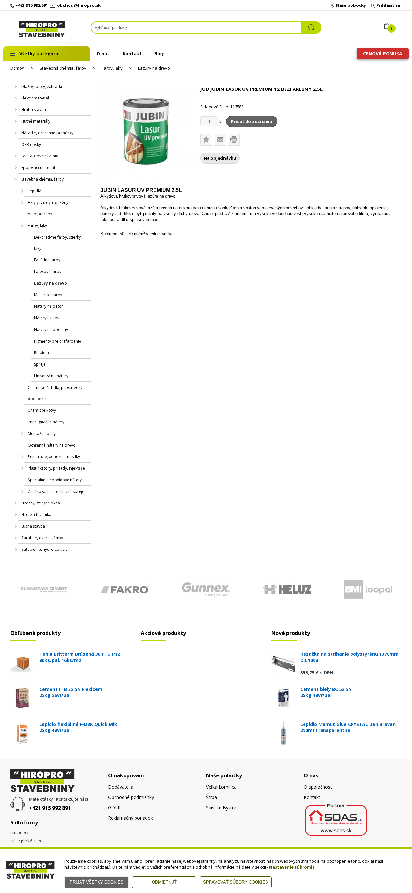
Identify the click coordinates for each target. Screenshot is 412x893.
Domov (17, 68)
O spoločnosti (318, 787)
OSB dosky (31, 144)
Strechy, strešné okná (40, 503)
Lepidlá (34, 190)
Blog (159, 54)
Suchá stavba (33, 526)
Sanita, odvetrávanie (39, 156)
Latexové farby (47, 271)
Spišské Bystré (221, 807)
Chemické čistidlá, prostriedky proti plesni (55, 393)
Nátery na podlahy (51, 329)
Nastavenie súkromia (292, 867)
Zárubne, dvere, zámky (42, 537)
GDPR (114, 807)
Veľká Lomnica (221, 787)
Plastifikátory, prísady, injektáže (56, 468)
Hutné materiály (35, 121)
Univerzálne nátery (51, 376)
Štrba (211, 797)
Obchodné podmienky (131, 797)
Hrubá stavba (33, 109)
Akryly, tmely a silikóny (48, 202)
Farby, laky (112, 68)
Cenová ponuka (382, 54)
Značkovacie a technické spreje (56, 491)
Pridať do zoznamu (251, 121)
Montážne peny (42, 433)
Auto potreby (40, 214)
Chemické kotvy (42, 410)
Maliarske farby (48, 294)
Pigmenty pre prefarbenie (57, 341)
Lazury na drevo (154, 68)
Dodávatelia (120, 787)
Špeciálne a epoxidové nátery (55, 480)
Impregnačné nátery (46, 422)
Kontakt (132, 54)
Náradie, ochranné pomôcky (47, 133)
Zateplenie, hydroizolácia (44, 549)
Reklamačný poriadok (130, 818)
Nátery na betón (49, 306)
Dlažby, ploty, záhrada (41, 86)
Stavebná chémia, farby (63, 68)
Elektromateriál (35, 98)
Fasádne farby (47, 260)
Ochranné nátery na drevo (52, 445)
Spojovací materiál (38, 167)
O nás (103, 54)
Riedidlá (41, 352)
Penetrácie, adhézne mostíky (54, 456)
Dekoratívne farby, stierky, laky (58, 242)
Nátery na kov (46, 318)
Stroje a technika (36, 514)
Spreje (40, 364)
